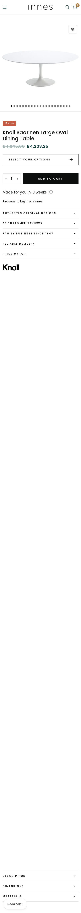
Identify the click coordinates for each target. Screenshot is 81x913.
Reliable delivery (19, 243)
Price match (14, 254)
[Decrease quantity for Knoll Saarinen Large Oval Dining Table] (6, 179)
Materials (12, 896)
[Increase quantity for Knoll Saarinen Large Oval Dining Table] (17, 179)
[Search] (67, 7)
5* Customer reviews (23, 223)
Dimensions (13, 886)
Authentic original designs (29, 213)
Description (14, 876)
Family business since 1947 (28, 233)
